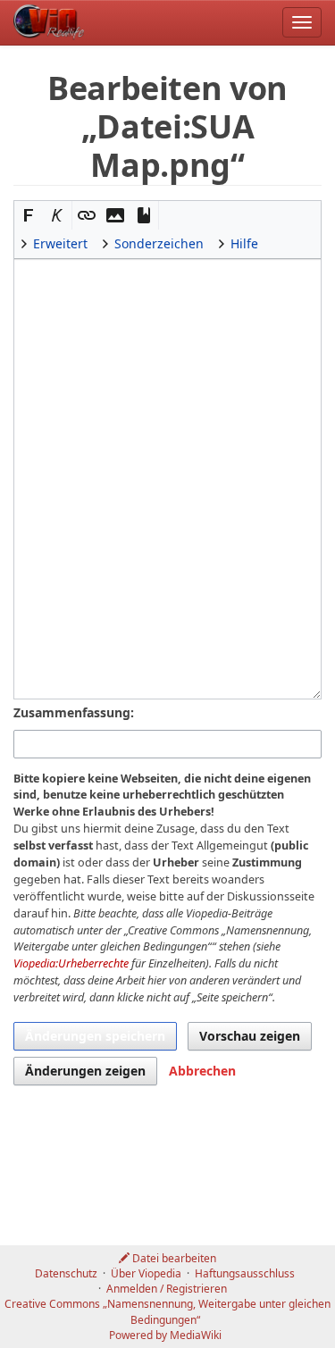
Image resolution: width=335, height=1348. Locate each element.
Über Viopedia (146, 1273)
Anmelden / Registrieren (166, 1288)
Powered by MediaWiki (165, 1335)
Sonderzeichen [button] (159, 243)
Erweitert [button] (60, 243)
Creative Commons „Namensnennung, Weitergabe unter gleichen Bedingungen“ (167, 1311)
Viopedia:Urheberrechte (71, 963)
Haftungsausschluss (245, 1273)
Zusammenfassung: (73, 712)
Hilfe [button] (244, 243)
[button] (28, 215)
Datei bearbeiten (173, 1258)
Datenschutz (66, 1273)
